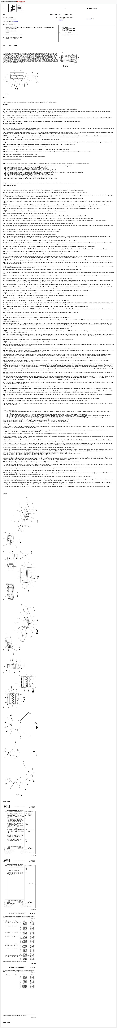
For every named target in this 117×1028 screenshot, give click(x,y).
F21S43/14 (61, 19)
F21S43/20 (88, 19)
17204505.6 (15, 21)
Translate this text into (5, 1)
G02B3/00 (61, 20)
